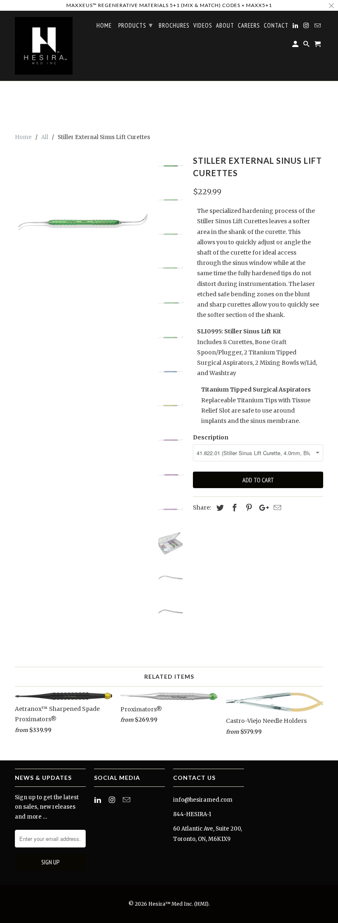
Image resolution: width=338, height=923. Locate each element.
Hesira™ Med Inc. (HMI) (178, 904)
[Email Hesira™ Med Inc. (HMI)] (127, 800)
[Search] (307, 45)
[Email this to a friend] (276, 507)
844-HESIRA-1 (192, 814)
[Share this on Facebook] (233, 507)
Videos (202, 25)
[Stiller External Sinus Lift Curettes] (83, 221)
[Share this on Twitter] (218, 507)
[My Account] (296, 45)
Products (135, 25)
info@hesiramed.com (202, 799)
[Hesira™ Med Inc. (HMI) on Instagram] (112, 800)
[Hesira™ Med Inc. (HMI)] (44, 46)
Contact (276, 25)
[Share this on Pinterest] (247, 507)
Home (104, 25)
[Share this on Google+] (261, 507)
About (225, 25)
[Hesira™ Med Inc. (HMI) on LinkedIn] (98, 800)
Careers (249, 25)
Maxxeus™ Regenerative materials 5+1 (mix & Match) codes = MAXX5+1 (169, 5)
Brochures (174, 25)
